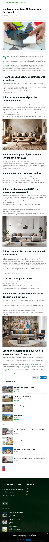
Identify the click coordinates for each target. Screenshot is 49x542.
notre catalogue (12, 373)
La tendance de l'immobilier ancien (24, 449)
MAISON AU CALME (19, 415)
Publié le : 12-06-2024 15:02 (10, 15)
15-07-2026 (12, 517)
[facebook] (3, 503)
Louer (26, 491)
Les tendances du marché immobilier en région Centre (29, 458)
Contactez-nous (29, 503)
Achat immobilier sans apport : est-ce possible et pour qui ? (30, 430)
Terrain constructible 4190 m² (22, 396)
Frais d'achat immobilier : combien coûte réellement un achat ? (15, 521)
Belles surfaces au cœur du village (24, 387)
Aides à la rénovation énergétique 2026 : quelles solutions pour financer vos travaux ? (15, 529)
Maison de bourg (19, 406)
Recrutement (28, 497)
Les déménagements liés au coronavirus (26, 440)
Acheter (27, 488)
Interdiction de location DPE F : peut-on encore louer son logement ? (16, 514)
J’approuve (28, 539)
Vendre (27, 494)
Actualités (27, 500)
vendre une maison (31, 368)
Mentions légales (21, 539)
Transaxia (7, 65)
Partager (43, 377)
